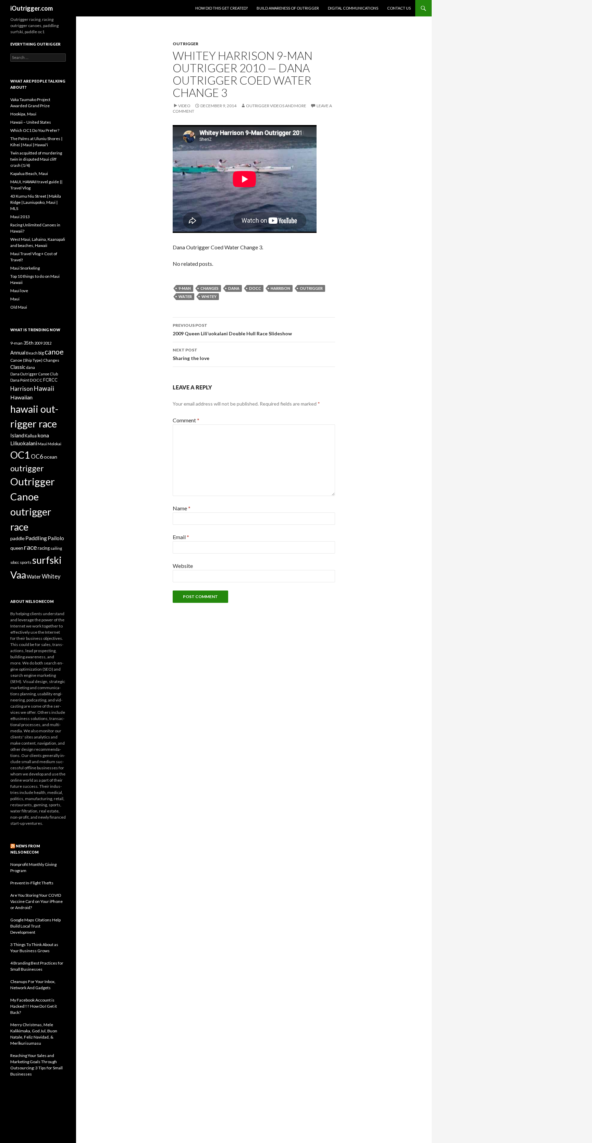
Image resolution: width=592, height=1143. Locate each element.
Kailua (31, 435)
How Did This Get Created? (221, 8)
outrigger (311, 288)
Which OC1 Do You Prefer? (34, 130)
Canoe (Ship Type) (26, 360)
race (30, 547)
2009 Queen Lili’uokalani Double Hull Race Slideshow (232, 329)
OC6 (37, 456)
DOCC (255, 288)
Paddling (36, 538)
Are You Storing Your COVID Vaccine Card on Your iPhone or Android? (36, 901)
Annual (17, 353)
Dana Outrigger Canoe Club (34, 374)
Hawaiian (21, 397)
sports (26, 562)
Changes (209, 288)
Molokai (54, 444)
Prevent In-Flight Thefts (31, 882)
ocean (50, 457)
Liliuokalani (23, 443)
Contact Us (399, 8)
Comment (186, 420)
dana (233, 288)
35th (28, 343)
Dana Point (19, 380)
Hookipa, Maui (23, 113)
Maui (15, 298)
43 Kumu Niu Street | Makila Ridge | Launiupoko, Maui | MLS (35, 202)
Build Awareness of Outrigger (288, 8)
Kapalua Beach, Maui (29, 173)
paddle (17, 538)
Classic (17, 367)
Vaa (18, 575)
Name (181, 508)
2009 (38, 343)
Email (181, 537)
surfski (47, 560)
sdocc (14, 562)
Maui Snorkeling (25, 268)
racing (44, 548)
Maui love (19, 290)
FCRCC (50, 380)
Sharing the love (191, 354)
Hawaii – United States (30, 122)
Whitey (209, 296)
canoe (54, 351)
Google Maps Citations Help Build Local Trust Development (35, 926)
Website (183, 565)
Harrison (280, 288)
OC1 (20, 455)
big (41, 353)
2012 (47, 343)
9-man (184, 288)
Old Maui (18, 307)
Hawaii (44, 388)
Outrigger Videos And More (276, 105)
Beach (32, 352)
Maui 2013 (20, 216)
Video (184, 105)
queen (16, 548)
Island (17, 435)
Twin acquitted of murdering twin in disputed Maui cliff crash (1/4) (36, 159)
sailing (56, 548)
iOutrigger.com (31, 8)
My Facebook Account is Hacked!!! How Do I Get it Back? (33, 1006)
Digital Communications (353, 8)
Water (185, 296)
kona (43, 435)
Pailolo (56, 538)
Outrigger (185, 43)
